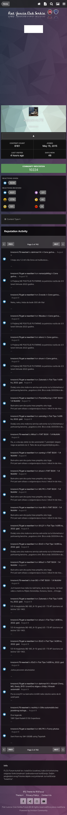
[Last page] (63, 244)
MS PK (42, 489)
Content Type (12, 219)
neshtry (34, 707)
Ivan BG (42, 507)
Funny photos (53, 729)
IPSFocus (40, 791)
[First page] (4, 244)
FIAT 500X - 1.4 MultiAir (49, 434)
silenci (41, 337)
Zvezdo (42, 295)
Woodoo (42, 316)
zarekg (42, 452)
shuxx (41, 358)
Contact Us (46, 795)
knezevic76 (16, 252)
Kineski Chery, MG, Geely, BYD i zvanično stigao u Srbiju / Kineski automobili (37, 686)
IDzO (41, 544)
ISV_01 (41, 525)
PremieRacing (45, 398)
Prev (11, 244)
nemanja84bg (45, 273)
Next (56, 244)
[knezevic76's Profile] (33, 136)
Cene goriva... (49, 252)
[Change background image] (58, 4)
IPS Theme (28, 791)
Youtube (44, 801)
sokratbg (42, 416)
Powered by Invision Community (33, 810)
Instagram (37, 801)
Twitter (30, 801)
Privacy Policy (32, 795)
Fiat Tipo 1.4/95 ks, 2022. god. (51, 662)
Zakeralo (43, 379)
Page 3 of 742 (33, 244)
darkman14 (36, 252)
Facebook (23, 801)
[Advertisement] (33, 68)
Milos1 (34, 434)
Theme (19, 795)
